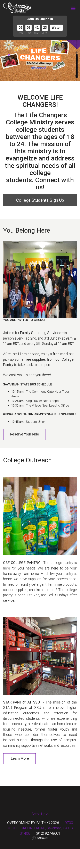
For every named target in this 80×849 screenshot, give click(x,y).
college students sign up (40, 200)
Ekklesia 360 (40, 838)
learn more (20, 758)
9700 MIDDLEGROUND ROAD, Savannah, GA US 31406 (40, 828)
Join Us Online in (40, 19)
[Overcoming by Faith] (17, 8)
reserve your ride (24, 434)
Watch (56, 28)
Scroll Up (39, 814)
